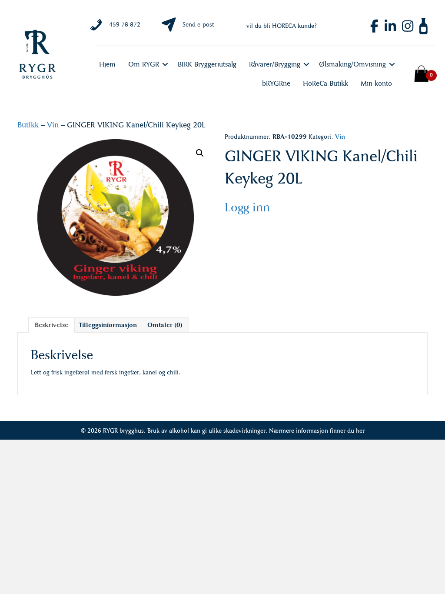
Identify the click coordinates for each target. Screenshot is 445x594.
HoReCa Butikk (325, 83)
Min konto (376, 83)
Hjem (107, 64)
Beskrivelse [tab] (51, 325)
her (360, 430)
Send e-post (198, 24)
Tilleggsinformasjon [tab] (108, 325)
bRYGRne (276, 83)
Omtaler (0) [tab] (165, 325)
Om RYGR (143, 64)
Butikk (28, 125)
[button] (165, 64)
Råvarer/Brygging (274, 64)
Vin (53, 125)
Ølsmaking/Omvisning (352, 64)
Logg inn (247, 207)
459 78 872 (124, 24)
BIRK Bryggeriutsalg (207, 64)
